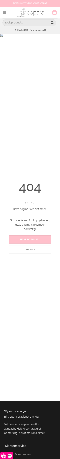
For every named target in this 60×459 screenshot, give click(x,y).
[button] (4, 12)
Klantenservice (15, 446)
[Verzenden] (52, 22)
